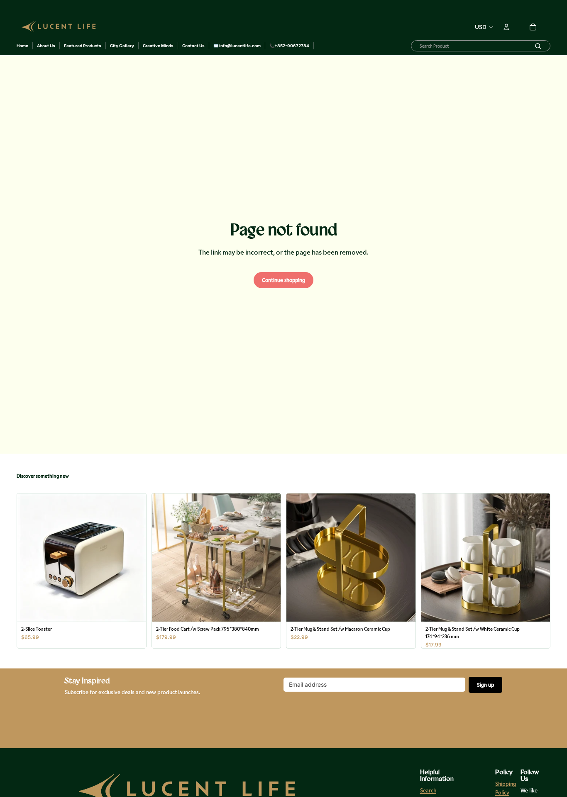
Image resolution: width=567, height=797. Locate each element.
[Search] (538, 46)
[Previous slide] (29, 557)
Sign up (485, 685)
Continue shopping (283, 280)
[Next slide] (133, 557)
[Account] (506, 23)
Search (428, 790)
